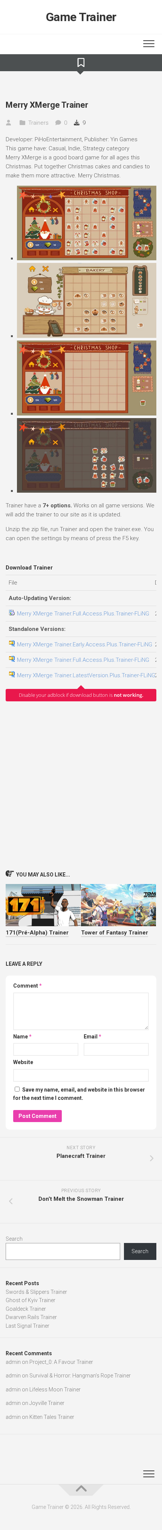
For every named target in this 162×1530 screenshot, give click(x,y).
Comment (27, 986)
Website (23, 1062)
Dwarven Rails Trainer (31, 1317)
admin (13, 1362)
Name (22, 1037)
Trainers (38, 122)
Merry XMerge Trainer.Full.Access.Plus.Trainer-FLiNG (83, 613)
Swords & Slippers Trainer (36, 1292)
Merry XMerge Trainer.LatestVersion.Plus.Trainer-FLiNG (86, 675)
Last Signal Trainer (27, 1326)
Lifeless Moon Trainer (55, 1389)
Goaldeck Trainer (26, 1309)
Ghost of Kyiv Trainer (30, 1300)
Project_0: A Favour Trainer (61, 1362)
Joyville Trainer (46, 1403)
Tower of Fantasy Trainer (114, 932)
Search (14, 1239)
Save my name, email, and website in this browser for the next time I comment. (79, 1094)
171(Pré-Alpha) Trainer (37, 932)
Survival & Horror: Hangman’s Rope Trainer (80, 1376)
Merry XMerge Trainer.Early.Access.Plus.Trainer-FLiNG (84, 644)
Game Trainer (81, 17)
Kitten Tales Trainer (51, 1417)
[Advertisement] (81, 785)
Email (92, 1037)
